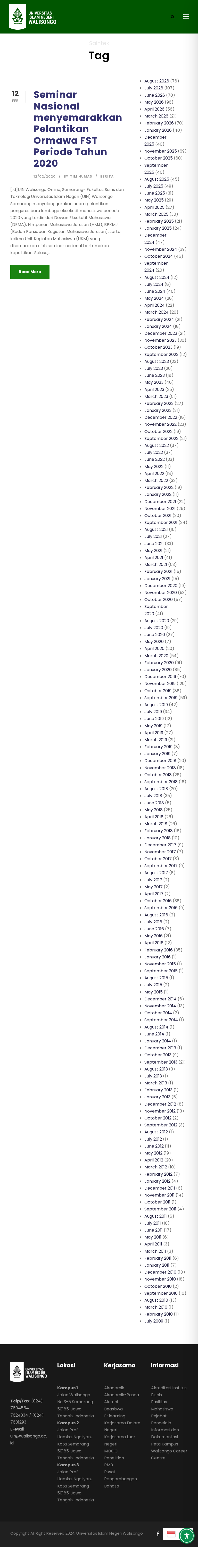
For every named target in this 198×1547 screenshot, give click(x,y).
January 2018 (157, 838)
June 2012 (154, 1146)
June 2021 (154, 544)
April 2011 (153, 1244)
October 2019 (157, 691)
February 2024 (159, 319)
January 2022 (157, 494)
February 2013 (158, 1090)
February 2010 (158, 1314)
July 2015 (153, 985)
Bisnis (156, 1395)
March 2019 (155, 740)
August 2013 (156, 1069)
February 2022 (159, 487)
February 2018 (158, 831)
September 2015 (161, 971)
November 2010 (160, 1279)
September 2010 (161, 1293)
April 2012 (153, 1160)
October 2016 (158, 901)
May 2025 (154, 200)
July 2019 (153, 712)
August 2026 (156, 81)
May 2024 (154, 298)
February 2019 (158, 747)
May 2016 (153, 936)
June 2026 (154, 95)
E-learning (114, 1416)
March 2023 (156, 396)
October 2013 (157, 1055)
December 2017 (160, 845)
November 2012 (160, 1111)
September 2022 (161, 438)
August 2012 (156, 1132)
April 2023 (154, 389)
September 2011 (160, 1209)
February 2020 (159, 663)
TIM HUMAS (81, 176)
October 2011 (157, 1202)
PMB (108, 1465)
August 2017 (156, 873)
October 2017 (158, 859)
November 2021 (160, 509)
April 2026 (154, 109)
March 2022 (156, 480)
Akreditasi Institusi (169, 1388)
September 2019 (160, 698)
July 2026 (153, 88)
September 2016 (161, 908)
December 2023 (160, 333)
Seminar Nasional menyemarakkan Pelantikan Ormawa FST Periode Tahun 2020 (78, 129)
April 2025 (154, 207)
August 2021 (156, 529)
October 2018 (158, 775)
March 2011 (155, 1251)
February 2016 (158, 950)
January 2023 (157, 410)
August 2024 (156, 277)
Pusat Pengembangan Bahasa (120, 1479)
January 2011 (156, 1265)
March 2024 (156, 312)
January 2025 (158, 228)
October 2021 (157, 516)
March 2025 (156, 214)
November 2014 (160, 1006)
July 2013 (153, 1076)
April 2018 (153, 817)
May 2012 (153, 1153)
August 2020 (156, 621)
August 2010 (156, 1300)
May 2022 (153, 467)
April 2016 (153, 943)
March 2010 (155, 1307)
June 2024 (154, 291)
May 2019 (153, 726)
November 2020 (160, 593)
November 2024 (160, 249)
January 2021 (157, 579)
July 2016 (153, 922)
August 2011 (155, 1216)
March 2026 (156, 116)
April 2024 (154, 305)
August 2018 (156, 789)
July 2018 (153, 796)
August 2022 (156, 445)
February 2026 (159, 123)
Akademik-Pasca (121, 1395)
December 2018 (160, 761)
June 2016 (154, 929)
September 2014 (161, 1020)
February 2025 (159, 221)
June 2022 (154, 459)
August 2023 (156, 361)
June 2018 (154, 803)
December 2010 (160, 1272)
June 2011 (153, 1230)
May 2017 (153, 887)
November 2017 (160, 852)
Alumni (111, 1402)
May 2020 (154, 642)
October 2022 (158, 431)
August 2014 (156, 1027)
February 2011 (157, 1258)
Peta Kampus (164, 1444)
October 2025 (158, 158)
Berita (107, 176)
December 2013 (160, 1048)
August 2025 (156, 179)
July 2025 (153, 186)
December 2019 (160, 677)
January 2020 (158, 670)
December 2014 (160, 999)
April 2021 (153, 558)
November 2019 (160, 684)
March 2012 (155, 1167)
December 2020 (160, 586)
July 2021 (153, 536)
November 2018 (160, 768)
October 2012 (157, 1118)
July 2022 (153, 452)
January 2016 (157, 957)
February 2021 (158, 571)
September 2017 (161, 866)
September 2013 (160, 1062)
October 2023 (158, 347)
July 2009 (153, 1321)
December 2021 (160, 502)
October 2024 (158, 256)
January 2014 (157, 1041)
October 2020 (158, 600)
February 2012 (158, 1174)
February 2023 (159, 403)
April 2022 (154, 473)
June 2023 (154, 375)
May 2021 (153, 551)
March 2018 (155, 824)
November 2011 (159, 1195)
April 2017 (153, 894)
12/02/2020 (45, 176)
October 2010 (158, 1286)
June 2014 (154, 1034)
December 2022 (160, 417)
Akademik (114, 1388)
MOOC (111, 1451)
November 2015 (160, 964)
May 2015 (153, 992)
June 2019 (154, 719)
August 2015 (156, 978)
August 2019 (156, 705)
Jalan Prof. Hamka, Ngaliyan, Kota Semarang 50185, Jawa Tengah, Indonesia (75, 1444)
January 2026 (158, 130)
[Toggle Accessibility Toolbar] (186, 1535)
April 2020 (154, 648)
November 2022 (160, 424)
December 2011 (159, 1188)
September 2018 (161, 782)
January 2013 (157, 1097)
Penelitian (114, 1458)
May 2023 (153, 382)
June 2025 (154, 193)
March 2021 (155, 564)
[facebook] (157, 1534)
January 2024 (158, 326)
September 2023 (161, 354)
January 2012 (157, 1181)
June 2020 (154, 635)
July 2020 (153, 628)
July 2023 (153, 368)
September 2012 (160, 1125)
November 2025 (160, 151)
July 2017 (153, 880)
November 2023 (160, 340)
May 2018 (153, 810)
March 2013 (155, 1083)
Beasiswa (113, 1409)
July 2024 (153, 284)
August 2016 (156, 915)
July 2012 (153, 1139)
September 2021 (160, 522)
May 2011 (152, 1237)
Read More (30, 271)
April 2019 (153, 733)
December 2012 (160, 1104)
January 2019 (157, 754)
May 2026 (154, 102)
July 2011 (152, 1223)
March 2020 (156, 656)
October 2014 (158, 1013)
